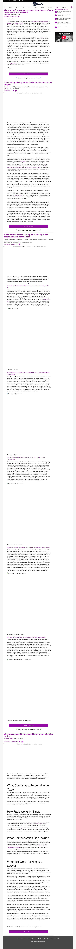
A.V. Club (9, 0)
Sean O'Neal (7, 14)
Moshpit (25, 0)
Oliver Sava (7, 241)
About (18, 938)
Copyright (46, 938)
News (17, 7)
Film (29, 7)
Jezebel (13, 0)
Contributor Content (8, 738)
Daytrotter (21, 0)
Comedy (12, 16)
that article (42, 37)
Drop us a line (13, 63)
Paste (5, 0)
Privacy (51, 938)
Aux (57, 7)
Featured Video (59, 31)
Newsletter (64, 7)
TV (23, 7)
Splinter (17, 0)
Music (35, 7)
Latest (10, 7)
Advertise (29, 938)
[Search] (4, 7)
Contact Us (56, 938)
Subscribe (50, 7)
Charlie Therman (14, 741)
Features (8, 16)
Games (42, 7)
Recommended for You (61, 9)
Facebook (40, 938)
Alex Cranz (7, 88)
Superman (13, 244)
